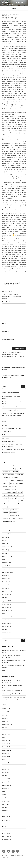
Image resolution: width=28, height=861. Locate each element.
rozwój (12, 504)
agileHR (18, 469)
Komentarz (5, 302)
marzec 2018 (5, 594)
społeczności (15, 509)
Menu (14, 8)
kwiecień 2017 (6, 623)
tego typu (9, 184)
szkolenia (5, 512)
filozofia (23, 192)
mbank (21, 495)
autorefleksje (19, 474)
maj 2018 (4, 588)
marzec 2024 (6, 534)
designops (16, 282)
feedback (5, 483)
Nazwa (4, 323)
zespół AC (20, 518)
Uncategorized (6, 820)
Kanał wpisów (6, 833)
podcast (5, 501)
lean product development (10, 495)
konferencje (9, 283)
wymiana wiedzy (14, 515)
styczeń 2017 (6, 632)
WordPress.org (6, 839)
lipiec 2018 (5, 582)
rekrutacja (6, 504)
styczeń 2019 (6, 562)
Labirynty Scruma (7, 435)
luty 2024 (5, 537)
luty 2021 (4, 550)
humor (12, 483)
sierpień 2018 (6, 578)
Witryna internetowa (8, 339)
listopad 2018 (6, 569)
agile (4, 466)
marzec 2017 (5, 626)
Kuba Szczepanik (12, 2)
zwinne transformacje (9, 521)
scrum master (12, 507)
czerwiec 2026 (6, 530)
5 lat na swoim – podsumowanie (14, 407)
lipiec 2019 (5, 559)
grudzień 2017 (6, 604)
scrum (5, 507)
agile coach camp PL (8, 469)
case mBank (6, 477)
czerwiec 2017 (6, 616)
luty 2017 (4, 629)
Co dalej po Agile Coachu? (13, 410)
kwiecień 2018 (6, 591)
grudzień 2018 (6, 566)
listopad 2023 (6, 540)
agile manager (7, 471)
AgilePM (15, 471)
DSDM (12, 480)
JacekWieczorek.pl (7, 431)
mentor (5, 498)
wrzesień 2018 (6, 575)
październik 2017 (7, 607)
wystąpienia (6, 518)
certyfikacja (15, 477)
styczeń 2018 (6, 601)
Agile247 (4, 425)
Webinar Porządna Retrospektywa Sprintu (13, 449)
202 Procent (5, 438)
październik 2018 (7, 572)
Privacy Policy (5, 855)
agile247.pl (5, 25)
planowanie (21, 498)
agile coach (8, 282)
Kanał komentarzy (7, 836)
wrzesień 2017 (6, 610)
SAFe (17, 504)
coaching (5, 480)
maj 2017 (4, 620)
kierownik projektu (14, 486)
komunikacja (6, 489)
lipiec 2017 (5, 613)
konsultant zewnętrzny (9, 492)
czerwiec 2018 (6, 585)
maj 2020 (5, 553)
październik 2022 (7, 546)
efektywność (19, 480)
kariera (5, 486)
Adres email (6, 331)
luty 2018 (4, 597)
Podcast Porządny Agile (8, 441)
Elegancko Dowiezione (8, 452)
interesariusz (19, 483)
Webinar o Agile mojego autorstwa (11, 428)
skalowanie (17, 283)
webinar (5, 515)
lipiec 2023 (5, 543)
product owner (14, 501)
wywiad (14, 518)
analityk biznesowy (8, 474)
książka (20, 492)
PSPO (21, 501)
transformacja (10, 284)
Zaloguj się (5, 830)
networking (12, 498)
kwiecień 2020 (6, 556)
